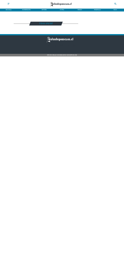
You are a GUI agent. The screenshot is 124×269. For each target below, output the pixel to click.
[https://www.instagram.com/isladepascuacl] (62, 46)
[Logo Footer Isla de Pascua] (61, 42)
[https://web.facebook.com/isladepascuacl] (49, 46)
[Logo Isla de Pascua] (62, 7)
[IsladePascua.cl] (8, 4)
